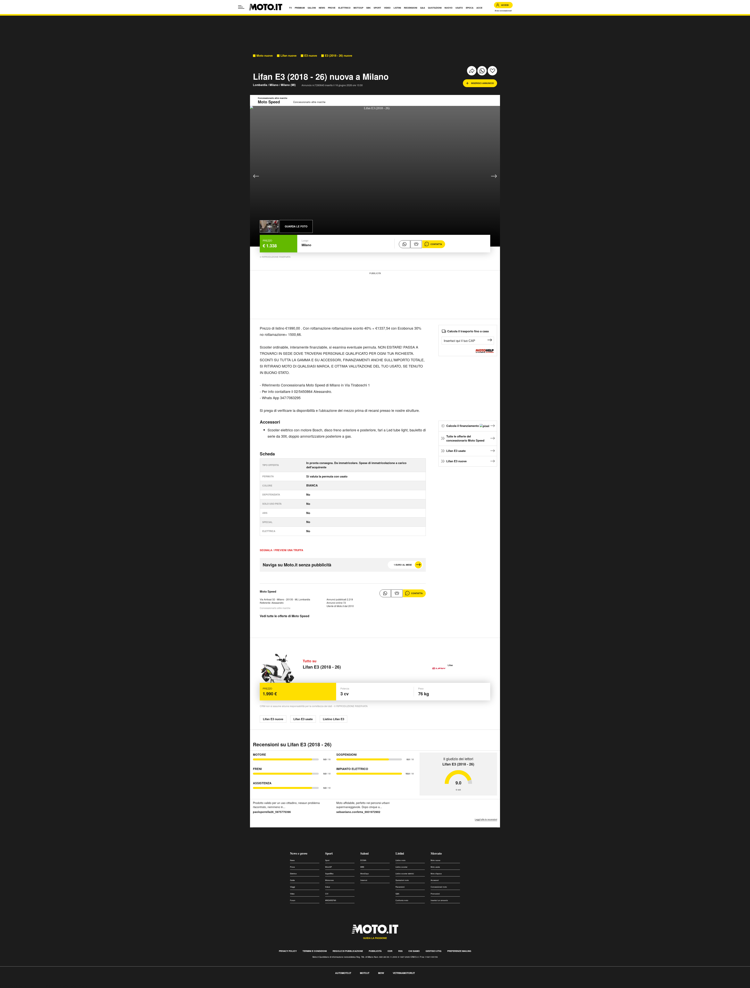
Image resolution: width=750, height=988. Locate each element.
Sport (329, 853)
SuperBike (329, 873)
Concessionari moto (439, 887)
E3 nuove (310, 56)
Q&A (397, 893)
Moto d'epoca (436, 873)
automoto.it (343, 973)
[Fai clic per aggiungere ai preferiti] (492, 70)
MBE (362, 867)
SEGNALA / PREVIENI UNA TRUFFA (281, 550)
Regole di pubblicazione (348, 951)
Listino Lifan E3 (333, 719)
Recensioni (400, 887)
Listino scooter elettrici (405, 873)
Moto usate (435, 867)
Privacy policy (288, 951)
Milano (274, 85)
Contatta (436, 244)
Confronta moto (402, 900)
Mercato (436, 853)
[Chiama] (416, 244)
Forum (292, 900)
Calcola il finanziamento (463, 426)
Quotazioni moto (402, 880)
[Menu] (241, 7)
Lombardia (260, 85)
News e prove (298, 853)
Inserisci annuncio (482, 83)
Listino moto (400, 860)
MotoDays (364, 873)
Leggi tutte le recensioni (486, 819)
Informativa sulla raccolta (17, 986)
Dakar (327, 887)
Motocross (329, 880)
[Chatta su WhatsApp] (404, 244)
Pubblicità (375, 951)
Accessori (435, 880)
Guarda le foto (296, 226)
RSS (400, 951)
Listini (400, 853)
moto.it (364, 973)
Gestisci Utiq (433, 951)
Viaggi (292, 887)
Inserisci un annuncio (439, 900)
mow (381, 973)
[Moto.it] (265, 7)
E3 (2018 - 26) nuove (338, 56)
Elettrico (293, 873)
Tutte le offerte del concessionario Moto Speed (465, 438)
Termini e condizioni (315, 951)
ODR (390, 951)
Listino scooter (401, 867)
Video (292, 893)
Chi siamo (414, 951)
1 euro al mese (403, 564)
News (292, 860)
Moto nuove (264, 56)
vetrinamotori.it (404, 973)
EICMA (363, 860)
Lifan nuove (288, 56)
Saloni (364, 853)
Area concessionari (503, 10)
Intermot (363, 880)
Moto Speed (268, 591)
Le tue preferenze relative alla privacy (61, 986)
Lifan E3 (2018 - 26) (322, 667)
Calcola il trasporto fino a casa (468, 331)
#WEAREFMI (330, 900)
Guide (292, 880)
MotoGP (328, 867)
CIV (326, 893)
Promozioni (435, 893)
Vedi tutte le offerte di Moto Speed (284, 616)
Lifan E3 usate (456, 451)
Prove (292, 867)
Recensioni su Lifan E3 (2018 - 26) (292, 744)
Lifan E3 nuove (456, 461)
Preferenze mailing (459, 951)
